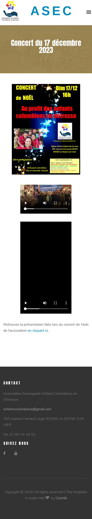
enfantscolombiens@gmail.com (27, 409)
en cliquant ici (38, 330)
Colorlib (61, 498)
